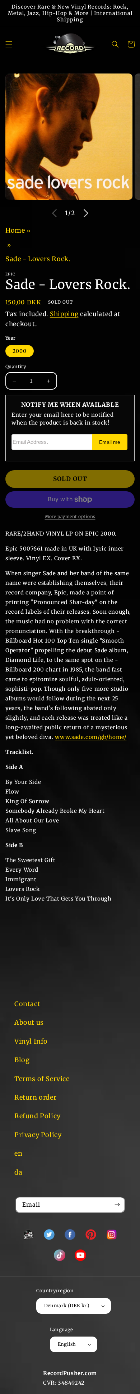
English (67, 1344)
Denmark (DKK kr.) (67, 1306)
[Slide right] (86, 213)
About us (29, 1022)
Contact (27, 1004)
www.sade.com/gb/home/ (91, 737)
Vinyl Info (31, 1041)
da (18, 1172)
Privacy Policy (37, 1135)
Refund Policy (37, 1116)
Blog (21, 1060)
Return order (35, 1097)
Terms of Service (42, 1079)
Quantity (15, 367)
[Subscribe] (117, 1204)
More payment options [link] (70, 516)
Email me (109, 442)
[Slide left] (54, 213)
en (18, 1153)
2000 (20, 351)
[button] (9, 44)
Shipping (64, 314)
